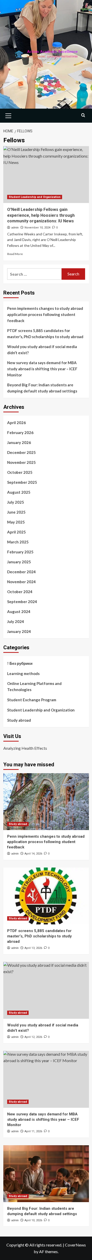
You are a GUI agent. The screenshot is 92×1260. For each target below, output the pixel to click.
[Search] (83, 115)
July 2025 (15, 502)
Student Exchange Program (31, 699)
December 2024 (21, 571)
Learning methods (23, 673)
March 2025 (18, 542)
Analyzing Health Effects (25, 748)
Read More (15, 254)
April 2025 (16, 532)
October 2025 (19, 472)
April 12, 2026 (33, 1037)
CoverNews (75, 1244)
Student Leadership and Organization (35, 197)
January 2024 (19, 631)
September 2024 (22, 601)
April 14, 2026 (33, 853)
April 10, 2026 (33, 1220)
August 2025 (18, 492)
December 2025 (21, 452)
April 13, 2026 (33, 948)
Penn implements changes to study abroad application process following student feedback (45, 314)
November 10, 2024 (37, 227)
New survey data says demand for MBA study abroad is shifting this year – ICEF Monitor (42, 368)
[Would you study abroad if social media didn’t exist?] (46, 990)
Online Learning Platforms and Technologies (34, 686)
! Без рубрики (19, 663)
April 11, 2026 (33, 1131)
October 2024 (19, 591)
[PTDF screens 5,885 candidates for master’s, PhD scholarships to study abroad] (46, 896)
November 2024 (21, 581)
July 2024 (15, 621)
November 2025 (21, 462)
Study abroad (19, 720)
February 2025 (20, 552)
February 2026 (20, 432)
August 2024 (18, 611)
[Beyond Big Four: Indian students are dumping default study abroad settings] (46, 1173)
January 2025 (19, 561)
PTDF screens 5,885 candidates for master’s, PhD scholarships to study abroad (45, 333)
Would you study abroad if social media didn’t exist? (42, 349)
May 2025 (16, 522)
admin (15, 227)
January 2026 (19, 442)
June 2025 (16, 512)
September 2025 (22, 482)
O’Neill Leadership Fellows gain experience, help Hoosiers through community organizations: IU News (41, 215)
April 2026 (16, 422)
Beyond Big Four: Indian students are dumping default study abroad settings (42, 388)
